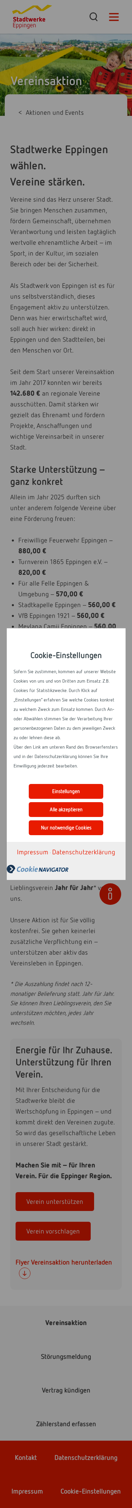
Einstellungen (66, 791)
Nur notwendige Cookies (66, 827)
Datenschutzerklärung (83, 852)
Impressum (32, 852)
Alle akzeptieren (66, 809)
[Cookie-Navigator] (65, 869)
